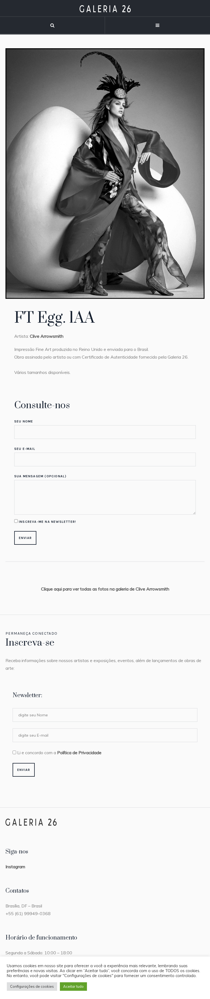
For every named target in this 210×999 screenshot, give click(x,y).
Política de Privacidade (79, 752)
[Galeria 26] (105, 8)
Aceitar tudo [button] (73, 986)
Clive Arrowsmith (46, 336)
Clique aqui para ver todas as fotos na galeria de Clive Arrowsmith (105, 589)
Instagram (15, 866)
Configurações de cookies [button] (32, 986)
